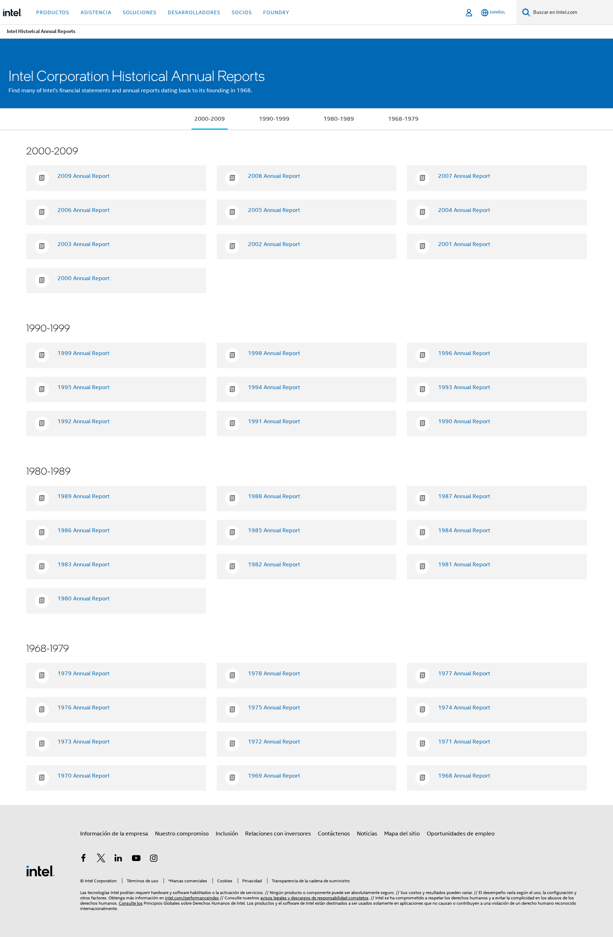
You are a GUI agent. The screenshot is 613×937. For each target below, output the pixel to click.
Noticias (367, 833)
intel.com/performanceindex (192, 897)
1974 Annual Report (464, 707)
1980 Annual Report (83, 598)
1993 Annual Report (464, 387)
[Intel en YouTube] (136, 859)
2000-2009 (209, 118)
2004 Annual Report (464, 210)
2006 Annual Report (83, 210)
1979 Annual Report (83, 673)
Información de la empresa (114, 833)
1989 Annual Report (83, 496)
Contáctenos (334, 833)
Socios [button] (242, 12)
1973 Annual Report (83, 741)
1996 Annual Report (464, 353)
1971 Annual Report (464, 741)
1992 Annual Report (83, 421)
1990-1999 (274, 118)
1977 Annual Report (464, 673)
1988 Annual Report (274, 496)
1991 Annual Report (274, 421)
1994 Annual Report (274, 387)
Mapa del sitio (402, 833)
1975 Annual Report (274, 707)
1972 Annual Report (274, 741)
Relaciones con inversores (278, 833)
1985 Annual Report (274, 530)
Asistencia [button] (96, 12)
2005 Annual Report (274, 210)
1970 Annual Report (83, 775)
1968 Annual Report (464, 775)
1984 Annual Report (464, 530)
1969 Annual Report (274, 775)
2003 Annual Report (83, 244)
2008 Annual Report (274, 176)
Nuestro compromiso (182, 833)
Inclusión (227, 833)
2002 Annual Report (274, 244)
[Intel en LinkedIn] (118, 859)
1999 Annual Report (83, 353)
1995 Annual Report (83, 387)
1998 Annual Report (274, 353)
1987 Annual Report (464, 496)
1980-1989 (339, 118)
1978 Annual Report (274, 673)
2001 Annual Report (464, 244)
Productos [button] (52, 12)
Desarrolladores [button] (194, 12)
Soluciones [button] (139, 12)
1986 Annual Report (83, 530)
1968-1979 (403, 118)
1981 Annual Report (464, 564)
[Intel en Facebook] (83, 859)
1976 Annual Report (83, 707)
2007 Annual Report (464, 176)
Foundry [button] (276, 12)
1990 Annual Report (464, 421)
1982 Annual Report (274, 564)
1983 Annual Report (83, 564)
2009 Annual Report (83, 176)
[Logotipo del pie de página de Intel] (40, 870)
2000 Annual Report (83, 278)
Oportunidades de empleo (461, 833)
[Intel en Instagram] (154, 859)
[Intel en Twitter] (101, 859)
